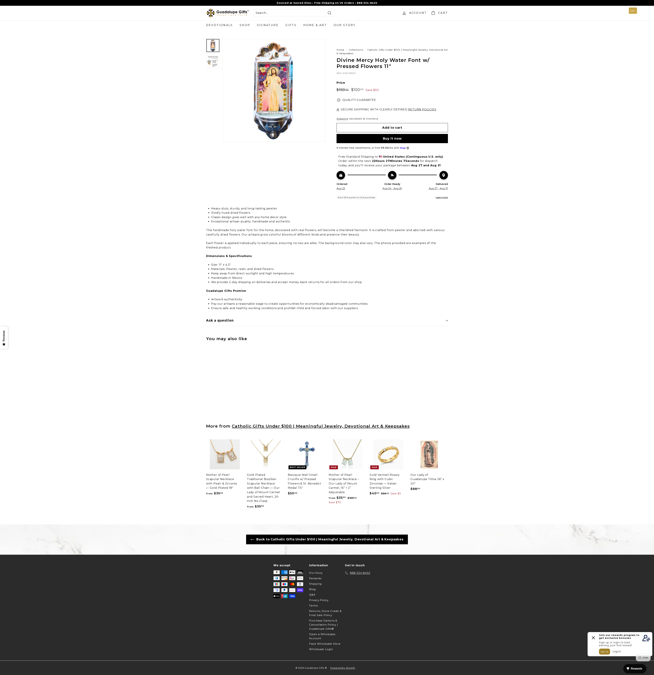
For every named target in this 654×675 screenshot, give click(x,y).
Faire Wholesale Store (325, 643)
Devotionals (219, 25)
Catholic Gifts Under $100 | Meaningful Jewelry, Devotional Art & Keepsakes (321, 426)
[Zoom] (273, 90)
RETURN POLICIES (422, 109)
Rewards (315, 578)
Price (341, 82)
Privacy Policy (319, 600)
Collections (356, 49)
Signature (268, 25)
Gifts (291, 25)
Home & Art (315, 25)
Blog (312, 589)
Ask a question (220, 320)
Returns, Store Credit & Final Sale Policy (325, 613)
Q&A (312, 594)
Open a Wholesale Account (322, 636)
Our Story (345, 25)
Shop (245, 25)
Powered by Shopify (342, 667)
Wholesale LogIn (321, 649)
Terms (313, 605)
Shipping (342, 118)
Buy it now (392, 138)
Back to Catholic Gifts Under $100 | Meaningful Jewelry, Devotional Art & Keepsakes (329, 539)
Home (340, 49)
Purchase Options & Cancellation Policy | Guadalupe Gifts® (323, 624)
